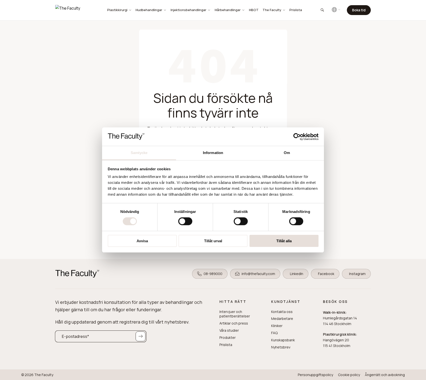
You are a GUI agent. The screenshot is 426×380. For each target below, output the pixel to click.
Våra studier (229, 330)
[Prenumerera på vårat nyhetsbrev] (140, 336)
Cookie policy (349, 374)
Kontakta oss (282, 312)
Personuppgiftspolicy (315, 374)
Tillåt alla (284, 241)
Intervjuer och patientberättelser (234, 314)
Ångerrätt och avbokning (385, 374)
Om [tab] (287, 153)
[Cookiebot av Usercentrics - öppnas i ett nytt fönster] (297, 136)
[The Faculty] (73, 10)
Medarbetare (282, 318)
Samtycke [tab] (139, 153)
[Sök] (322, 10)
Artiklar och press (233, 323)
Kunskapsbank (283, 340)
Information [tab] (213, 153)
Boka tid (359, 10)
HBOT (254, 10)
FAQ (274, 333)
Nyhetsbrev (280, 347)
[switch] (185, 221)
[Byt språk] (336, 9)
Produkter (227, 337)
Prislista (295, 10)
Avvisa (142, 241)
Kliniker (277, 326)
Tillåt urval (213, 241)
